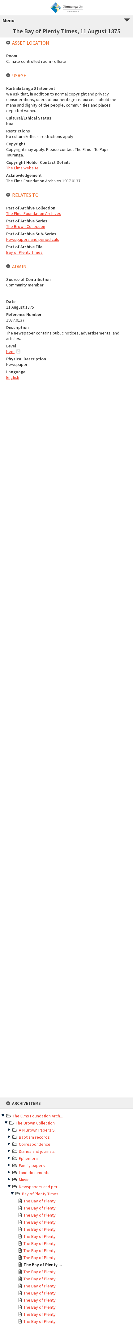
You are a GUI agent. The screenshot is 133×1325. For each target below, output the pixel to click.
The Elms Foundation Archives (33, 213)
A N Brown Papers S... (38, 1130)
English (12, 377)
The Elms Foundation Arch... (38, 1116)
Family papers (32, 1165)
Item (10, 351)
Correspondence (34, 1144)
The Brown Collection (35, 1123)
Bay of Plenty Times (40, 1194)
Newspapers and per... (39, 1186)
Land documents (34, 1172)
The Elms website (22, 168)
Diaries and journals (37, 1151)
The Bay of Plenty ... (41, 1201)
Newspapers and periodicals (32, 239)
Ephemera (28, 1158)
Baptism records (34, 1137)
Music (24, 1179)
